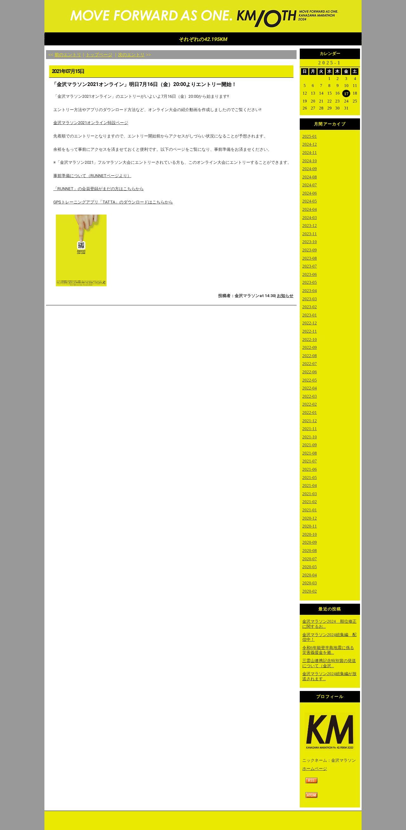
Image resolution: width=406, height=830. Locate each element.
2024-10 (309, 160)
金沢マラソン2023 (203, 16)
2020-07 (309, 558)
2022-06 (309, 371)
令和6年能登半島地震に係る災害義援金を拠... (328, 650)
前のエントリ (68, 54)
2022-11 (309, 331)
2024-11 (309, 152)
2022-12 (309, 323)
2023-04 (309, 290)
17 (346, 93)
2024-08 (309, 177)
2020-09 (309, 542)
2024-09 (309, 168)
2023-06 (309, 274)
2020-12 (309, 518)
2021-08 (309, 453)
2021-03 (309, 493)
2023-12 (309, 225)
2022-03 (309, 396)
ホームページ (314, 768)
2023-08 (309, 258)
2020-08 (309, 550)
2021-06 (309, 469)
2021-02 (309, 501)
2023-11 (309, 233)
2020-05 (309, 566)
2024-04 (309, 209)
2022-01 (309, 412)
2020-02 (309, 591)
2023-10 (309, 241)
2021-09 (309, 444)
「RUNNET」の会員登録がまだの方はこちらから (98, 188)
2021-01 (309, 510)
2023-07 (309, 266)
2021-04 (309, 485)
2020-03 (309, 583)
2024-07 (309, 185)
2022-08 (309, 355)
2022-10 (309, 339)
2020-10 (309, 534)
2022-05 (309, 380)
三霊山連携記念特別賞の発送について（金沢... (329, 663)
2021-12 (309, 420)
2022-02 (309, 404)
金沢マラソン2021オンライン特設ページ (90, 122)
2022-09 (309, 347)
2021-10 (309, 437)
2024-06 (309, 193)
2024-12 (309, 144)
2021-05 (309, 477)
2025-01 (309, 136)
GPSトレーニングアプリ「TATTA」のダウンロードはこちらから (113, 202)
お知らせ (285, 295)
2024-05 (309, 201)
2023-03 (309, 298)
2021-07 (309, 461)
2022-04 (309, 388)
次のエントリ (131, 54)
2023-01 (309, 315)
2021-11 (309, 428)
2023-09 (309, 250)
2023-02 (309, 306)
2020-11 (309, 526)
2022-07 (309, 363)
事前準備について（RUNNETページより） (92, 175)
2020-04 (309, 575)
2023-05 (309, 282)
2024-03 (309, 217)
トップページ (99, 54)
